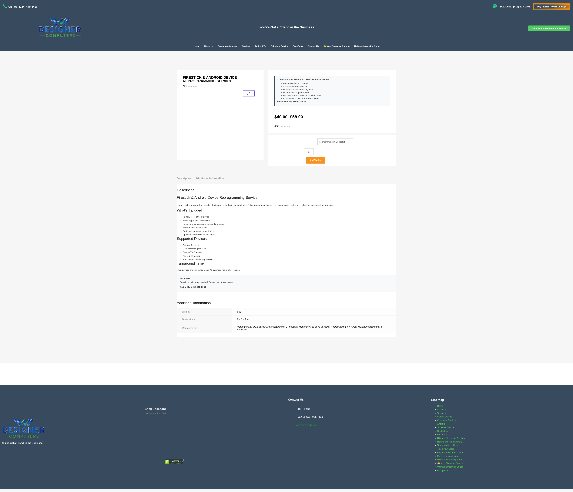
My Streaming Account (448, 456)
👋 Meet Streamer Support (336, 46)
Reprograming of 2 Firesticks (282, 326)
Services (246, 46)
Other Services (444, 416)
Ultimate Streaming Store (366, 46)
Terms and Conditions (447, 445)
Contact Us (313, 46)
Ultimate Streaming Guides (450, 466)
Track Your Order (445, 449)
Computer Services (227, 46)
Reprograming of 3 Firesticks (314, 326)
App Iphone (442, 470)
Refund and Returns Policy (450, 441)
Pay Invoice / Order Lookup (450, 452)
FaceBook (298, 46)
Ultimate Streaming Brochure (451, 438)
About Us (208, 46)
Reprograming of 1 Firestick (251, 326)
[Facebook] (4, 453)
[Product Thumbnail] (249, 93)
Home (196, 46)
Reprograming (310, 139)
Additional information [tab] (209, 178)
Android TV (260, 46)
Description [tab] (184, 178)
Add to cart (315, 160)
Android (441, 424)
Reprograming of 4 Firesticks (346, 326)
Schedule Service (279, 46)
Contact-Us (442, 431)
